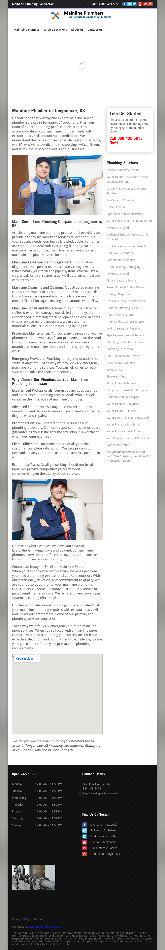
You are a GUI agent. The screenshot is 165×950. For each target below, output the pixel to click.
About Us (77, 29)
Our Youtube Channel (103, 842)
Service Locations (55, 29)
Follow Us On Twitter (103, 830)
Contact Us (95, 29)
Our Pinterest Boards (103, 848)
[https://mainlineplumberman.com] (82, 19)
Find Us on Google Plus (105, 854)
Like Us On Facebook (103, 824)
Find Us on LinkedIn (103, 836)
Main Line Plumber (26, 29)
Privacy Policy (20, 919)
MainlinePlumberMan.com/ (45, 926)
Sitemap (38, 919)
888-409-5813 (110, 4)
